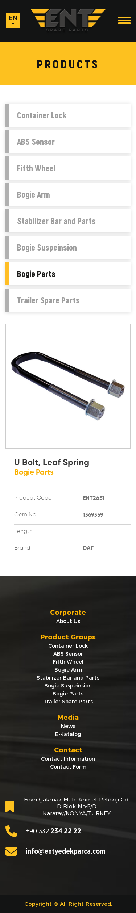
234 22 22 (53, 831)
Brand (22, 548)
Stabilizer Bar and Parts (56, 221)
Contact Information (68, 759)
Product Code (32, 498)
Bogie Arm (33, 194)
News (68, 726)
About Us (68, 621)
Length (23, 531)
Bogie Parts (36, 274)
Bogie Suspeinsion (47, 247)
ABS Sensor (36, 141)
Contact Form (68, 766)
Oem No (25, 515)
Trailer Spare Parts (48, 300)
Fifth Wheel (36, 168)
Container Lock (41, 115)
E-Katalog (68, 734)
